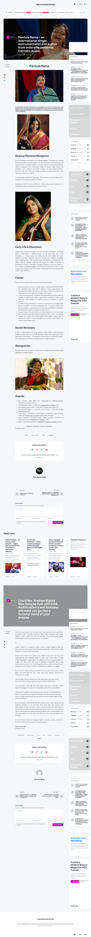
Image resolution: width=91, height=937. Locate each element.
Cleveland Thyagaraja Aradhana (47, 422)
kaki (44, 735)
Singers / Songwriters (13, 37)
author (26, 435)
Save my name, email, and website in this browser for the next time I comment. (31, 522)
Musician (13, 600)
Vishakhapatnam (50, 110)
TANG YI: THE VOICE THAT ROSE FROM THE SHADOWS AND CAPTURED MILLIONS (79, 80)
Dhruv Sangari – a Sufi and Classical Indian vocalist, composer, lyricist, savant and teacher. (56, 545)
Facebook (29, 426)
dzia (38, 735)
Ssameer (39, 738)
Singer (43, 435)
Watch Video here (20, 726)
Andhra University (31, 266)
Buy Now (75, 314)
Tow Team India (39, 477)
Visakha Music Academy (48, 405)
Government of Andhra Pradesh (52, 401)
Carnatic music (19, 108)
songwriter (51, 435)
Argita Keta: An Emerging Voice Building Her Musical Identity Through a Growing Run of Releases (79, 98)
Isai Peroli (18, 352)
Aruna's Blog (39, 779)
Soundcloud (48, 426)
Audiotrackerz (30, 735)
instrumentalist (35, 435)
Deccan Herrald (42, 160)
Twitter (42, 426)
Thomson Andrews (78, 540)
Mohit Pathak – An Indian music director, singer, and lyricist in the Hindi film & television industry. (12, 546)
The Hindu (36, 177)
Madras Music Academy (33, 415)
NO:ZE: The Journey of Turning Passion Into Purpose (79, 62)
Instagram (36, 426)
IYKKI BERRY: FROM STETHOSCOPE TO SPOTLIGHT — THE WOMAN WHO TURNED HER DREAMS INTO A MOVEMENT (79, 71)
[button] (80, 12)
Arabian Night (21, 735)
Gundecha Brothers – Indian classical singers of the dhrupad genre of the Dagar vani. (34, 545)
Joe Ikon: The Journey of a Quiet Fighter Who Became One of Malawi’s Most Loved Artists (79, 89)
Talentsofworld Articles (45, 4)
